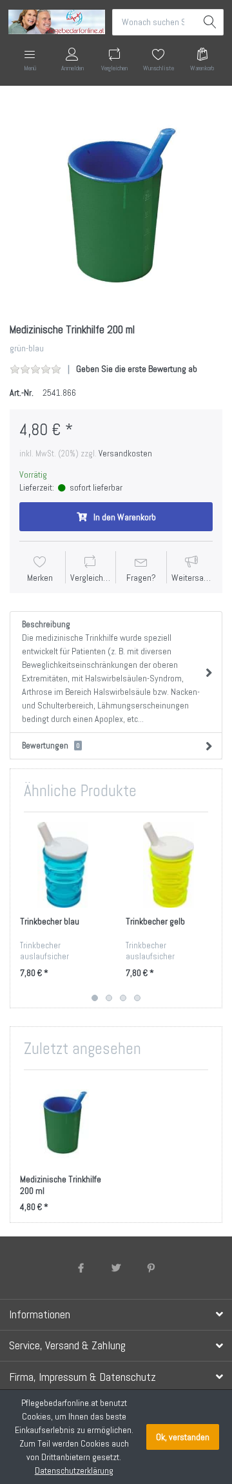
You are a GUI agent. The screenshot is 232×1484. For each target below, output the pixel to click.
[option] (116, 205)
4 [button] (137, 998)
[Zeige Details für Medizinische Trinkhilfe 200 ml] (63, 1123)
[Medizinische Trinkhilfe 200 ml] (116, 205)
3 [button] (123, 998)
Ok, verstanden (182, 1437)
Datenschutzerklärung (74, 1470)
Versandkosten (125, 453)
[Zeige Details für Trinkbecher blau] (63, 865)
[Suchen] (210, 22)
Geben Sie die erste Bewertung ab (136, 369)
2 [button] (109, 998)
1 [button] (95, 998)
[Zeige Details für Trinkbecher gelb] (168, 865)
